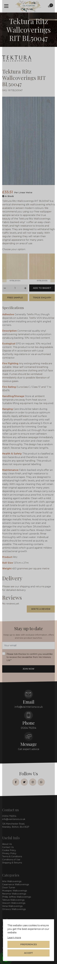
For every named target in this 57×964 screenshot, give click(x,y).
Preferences (28, 944)
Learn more (14, 937)
